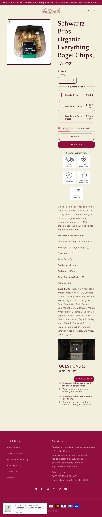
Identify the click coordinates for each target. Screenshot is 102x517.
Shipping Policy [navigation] (14, 465)
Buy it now (76, 144)
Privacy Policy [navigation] (13, 447)
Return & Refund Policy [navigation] (17, 459)
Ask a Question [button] (84, 378)
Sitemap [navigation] (10, 477)
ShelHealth (54, 511)
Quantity (61, 75)
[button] (8, 11)
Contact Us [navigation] (12, 471)
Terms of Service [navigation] (15, 453)
